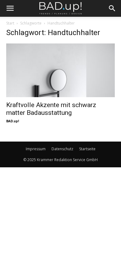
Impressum (36, 148)
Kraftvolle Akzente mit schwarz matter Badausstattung (51, 108)
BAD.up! (12, 121)
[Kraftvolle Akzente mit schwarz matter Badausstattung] (60, 70)
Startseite (87, 148)
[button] (10, 8)
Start (10, 23)
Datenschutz (62, 148)
